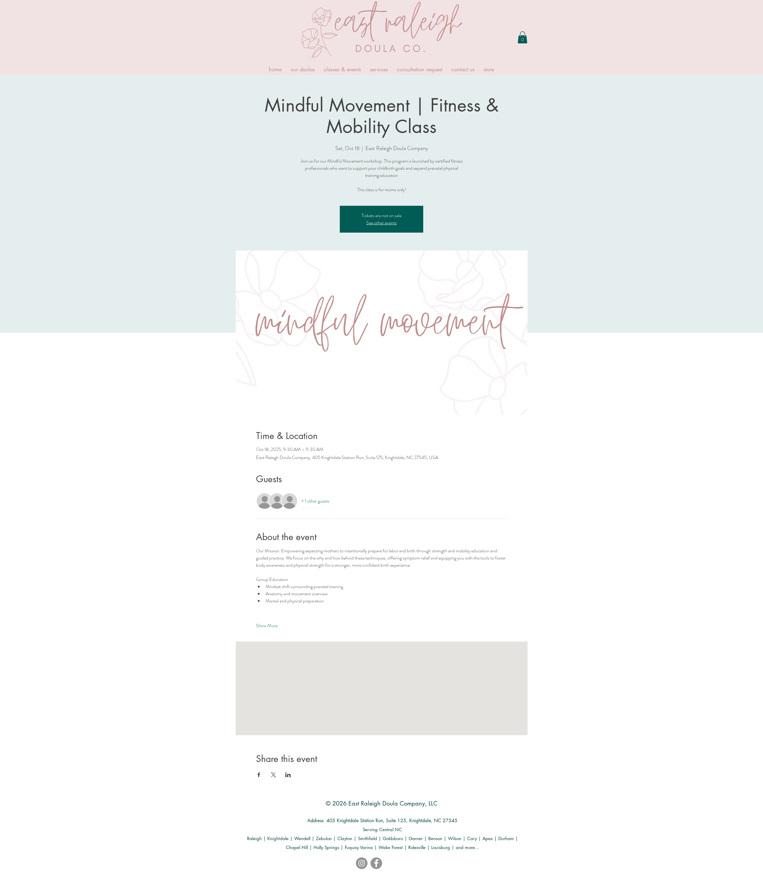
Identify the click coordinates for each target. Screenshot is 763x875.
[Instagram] (361, 863)
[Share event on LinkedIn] (288, 774)
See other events (381, 222)
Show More (266, 625)
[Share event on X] (273, 774)
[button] (522, 37)
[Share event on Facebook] (259, 774)
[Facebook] (376, 863)
